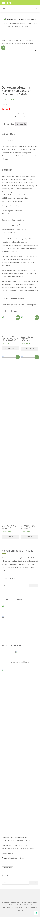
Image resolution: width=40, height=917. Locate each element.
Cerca (33, 585)
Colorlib (26, 907)
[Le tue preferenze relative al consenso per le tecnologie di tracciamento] (36, 913)
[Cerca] (36, 8)
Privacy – (22, 858)
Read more (29, 348)
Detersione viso (21, 117)
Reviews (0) (21, 124)
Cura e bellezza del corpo (16, 40)
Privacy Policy (8, 867)
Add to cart (10, 348)
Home (4, 40)
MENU (9, 2)
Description (9, 124)
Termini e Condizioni (9, 858)
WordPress (20, 910)
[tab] (9, 124)
